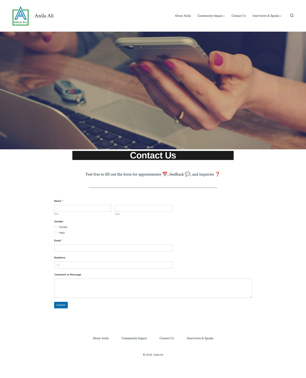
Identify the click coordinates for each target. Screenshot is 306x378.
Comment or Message (67, 274)
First (56, 214)
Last (117, 214)
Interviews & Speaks (266, 16)
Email (58, 240)
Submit (61, 305)
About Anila (183, 16)
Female (63, 227)
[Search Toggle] (291, 16)
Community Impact (210, 16)
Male (62, 233)
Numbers (59, 257)
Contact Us (239, 16)
